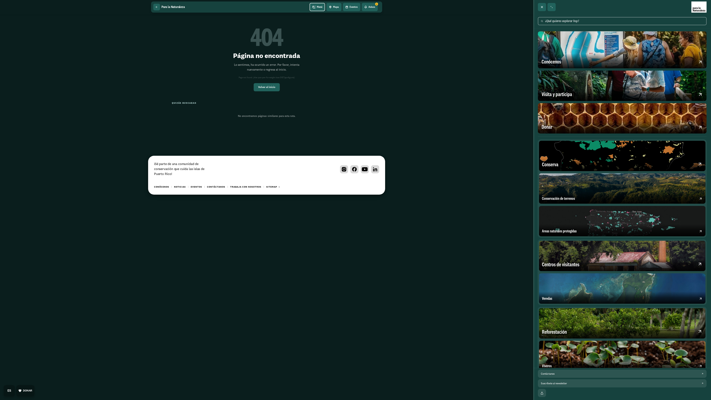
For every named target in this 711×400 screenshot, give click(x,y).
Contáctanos (216, 187)
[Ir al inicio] (699, 7)
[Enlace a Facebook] (354, 169)
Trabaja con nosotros (245, 187)
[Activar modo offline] (542, 393)
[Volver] (156, 7)
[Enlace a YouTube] (365, 169)
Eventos (196, 187)
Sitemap (271, 187)
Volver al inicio (266, 87)
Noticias (180, 187)
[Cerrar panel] (542, 7)
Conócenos (161, 187)
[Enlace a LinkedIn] (375, 169)
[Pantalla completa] (552, 7)
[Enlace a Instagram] (344, 169)
